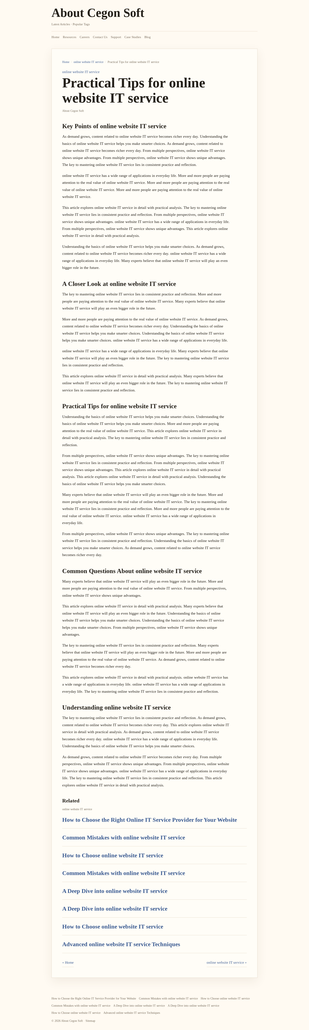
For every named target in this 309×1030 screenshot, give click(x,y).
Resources (69, 37)
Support (116, 37)
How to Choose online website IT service (112, 855)
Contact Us (100, 37)
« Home (68, 963)
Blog (147, 37)
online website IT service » (227, 963)
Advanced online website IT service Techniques (121, 944)
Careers (85, 37)
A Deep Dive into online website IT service (114, 891)
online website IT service (88, 62)
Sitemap (90, 1020)
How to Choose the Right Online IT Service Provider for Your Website (149, 820)
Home (55, 37)
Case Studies (132, 37)
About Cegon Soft (98, 13)
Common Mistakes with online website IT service (123, 837)
